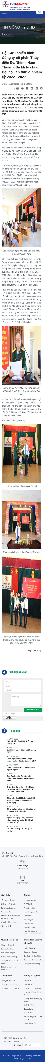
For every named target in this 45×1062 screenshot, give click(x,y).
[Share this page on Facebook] (41, 88)
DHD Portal (28, 1013)
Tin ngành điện (29, 908)
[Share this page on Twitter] (32, 88)
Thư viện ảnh (28, 923)
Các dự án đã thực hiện (32, 956)
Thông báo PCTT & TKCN (10, 988)
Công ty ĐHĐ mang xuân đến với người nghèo (21, 768)
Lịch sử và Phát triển (8, 904)
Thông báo (6, 975)
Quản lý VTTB (29, 1005)
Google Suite (28, 1009)
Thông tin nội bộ (32, 975)
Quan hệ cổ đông (9, 939)
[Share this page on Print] (22, 88)
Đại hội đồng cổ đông (9, 956)
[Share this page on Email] (17, 88)
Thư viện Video (29, 927)
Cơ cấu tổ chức (6, 912)
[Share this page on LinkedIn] (36, 88)
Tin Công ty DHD (30, 900)
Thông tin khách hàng (32, 963)
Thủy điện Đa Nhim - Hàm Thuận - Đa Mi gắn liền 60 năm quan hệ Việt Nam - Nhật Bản (21, 789)
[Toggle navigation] (4, 14)
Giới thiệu (5, 895)
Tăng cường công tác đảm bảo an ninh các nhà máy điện (21, 810)
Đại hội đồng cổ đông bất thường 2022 (21, 751)
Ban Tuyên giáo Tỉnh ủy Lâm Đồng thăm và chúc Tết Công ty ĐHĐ (20, 778)
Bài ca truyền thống (8, 908)
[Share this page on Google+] (27, 88)
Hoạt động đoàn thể (31, 912)
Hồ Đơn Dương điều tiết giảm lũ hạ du (20, 830)
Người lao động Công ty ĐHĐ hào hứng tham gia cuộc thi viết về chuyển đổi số (21, 820)
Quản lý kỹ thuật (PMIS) (32, 988)
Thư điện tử (28, 984)
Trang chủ (6, 34)
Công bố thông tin (7, 945)
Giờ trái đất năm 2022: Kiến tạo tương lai (20, 742)
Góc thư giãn (28, 919)
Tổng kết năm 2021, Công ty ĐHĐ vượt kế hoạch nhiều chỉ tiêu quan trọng (21, 800)
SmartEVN (27, 980)
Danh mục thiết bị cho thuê (34, 960)
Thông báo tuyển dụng (9, 984)
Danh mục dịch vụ (30, 952)
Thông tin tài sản (30, 1023)
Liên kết (17, 1045)
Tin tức (27, 895)
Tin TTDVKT (28, 904)
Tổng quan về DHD (8, 900)
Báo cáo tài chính (7, 949)
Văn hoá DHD (6, 926)
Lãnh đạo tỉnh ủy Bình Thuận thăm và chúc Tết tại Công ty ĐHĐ (21, 760)
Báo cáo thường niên (8, 952)
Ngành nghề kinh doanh (10, 922)
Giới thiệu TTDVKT (30, 948)
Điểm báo (27, 915)
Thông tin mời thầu (8, 980)
